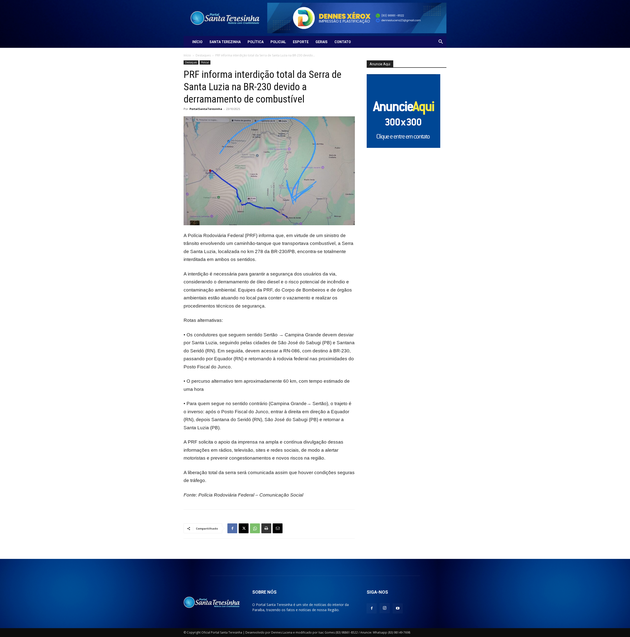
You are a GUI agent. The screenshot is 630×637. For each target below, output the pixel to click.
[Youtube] (398, 608)
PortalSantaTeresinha (205, 109)
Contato (342, 42)
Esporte (301, 42)
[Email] (278, 528)
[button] (440, 42)
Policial (278, 42)
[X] (244, 528)
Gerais (321, 42)
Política (256, 42)
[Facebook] (232, 528)
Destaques (203, 55)
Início (197, 42)
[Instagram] (385, 608)
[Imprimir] (266, 528)
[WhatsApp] (255, 528)
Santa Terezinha (225, 42)
